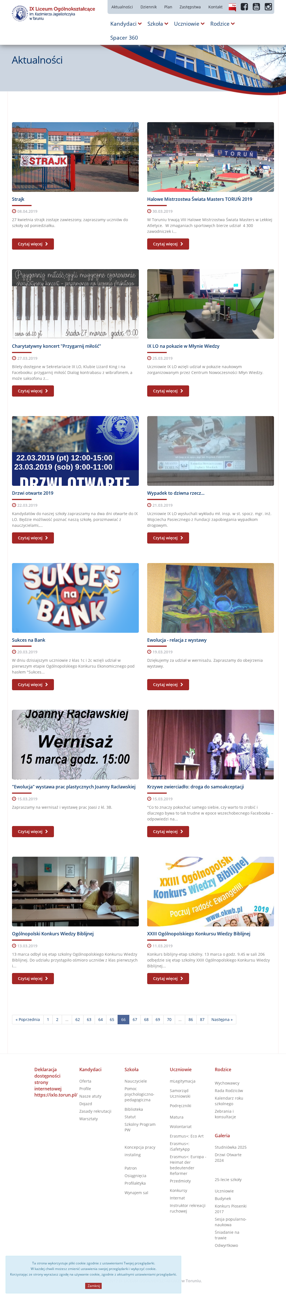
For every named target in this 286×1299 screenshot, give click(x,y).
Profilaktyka (135, 1183)
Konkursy (178, 1190)
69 (158, 1019)
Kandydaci (90, 1069)
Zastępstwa (190, 6)
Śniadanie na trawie (227, 1235)
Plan (168, 6)
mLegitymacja (183, 1081)
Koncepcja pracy (140, 1147)
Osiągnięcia (135, 1175)
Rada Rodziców (229, 1090)
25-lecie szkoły (228, 1179)
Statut (130, 1116)
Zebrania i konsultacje (225, 1114)
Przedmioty (180, 1181)
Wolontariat (181, 1126)
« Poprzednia (28, 1019)
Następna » (222, 1019)
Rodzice (223, 1069)
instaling (133, 1154)
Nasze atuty (90, 1096)
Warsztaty (88, 1118)
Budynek (223, 1198)
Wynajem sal (136, 1192)
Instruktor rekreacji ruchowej (188, 1208)
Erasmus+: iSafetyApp (180, 1146)
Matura (176, 1117)
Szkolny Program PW (140, 1127)
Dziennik (148, 6)
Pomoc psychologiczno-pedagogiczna (139, 1094)
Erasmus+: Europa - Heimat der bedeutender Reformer (188, 1165)
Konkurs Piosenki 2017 (231, 1208)
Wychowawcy (227, 1083)
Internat (177, 1198)
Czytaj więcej (31, 244)
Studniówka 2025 (231, 1147)
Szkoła (132, 1069)
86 (191, 1019)
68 (146, 1019)
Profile (85, 1088)
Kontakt (215, 6)
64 (100, 1019)
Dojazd (85, 1103)
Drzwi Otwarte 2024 (228, 1157)
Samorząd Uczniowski (180, 1093)
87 (202, 1019)
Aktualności (122, 6)
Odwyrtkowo (226, 1245)
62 (77, 1019)
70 (169, 1019)
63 (89, 1019)
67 (135, 1019)
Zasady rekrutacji (95, 1111)
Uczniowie (181, 1069)
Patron (131, 1168)
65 (112, 1019)
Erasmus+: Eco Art (187, 1136)
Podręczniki (180, 1105)
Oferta (85, 1081)
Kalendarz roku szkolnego (229, 1100)
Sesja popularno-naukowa (231, 1221)
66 (123, 1019)
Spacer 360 (124, 37)
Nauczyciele (136, 1081)
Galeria (222, 1136)
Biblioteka (134, 1109)
